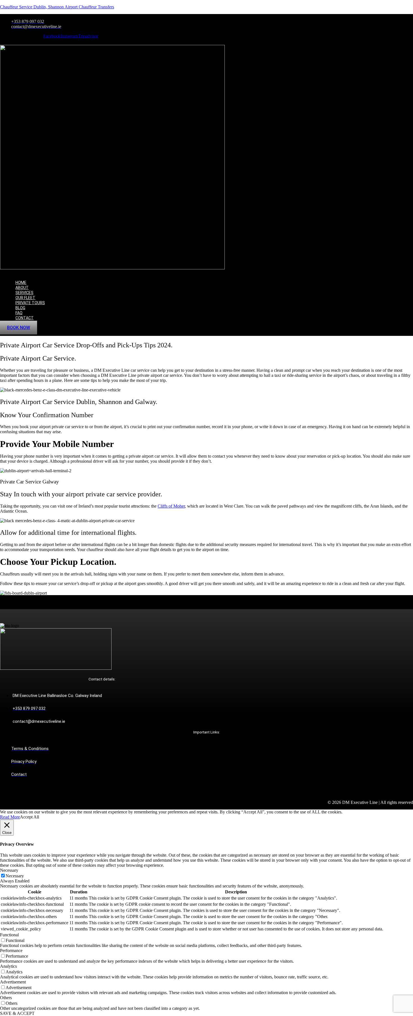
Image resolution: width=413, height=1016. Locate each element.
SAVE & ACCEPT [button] (17, 1013)
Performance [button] (11, 950)
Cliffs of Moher (171, 506)
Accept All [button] (29, 817)
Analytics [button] (8, 966)
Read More (10, 817)
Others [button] (6, 997)
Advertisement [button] (13, 982)
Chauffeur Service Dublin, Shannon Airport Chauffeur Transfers (57, 6)
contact (24, 318)
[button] (141, 273)
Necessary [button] (9, 870)
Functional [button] (9, 934)
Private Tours (30, 303)
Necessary (15, 875)
